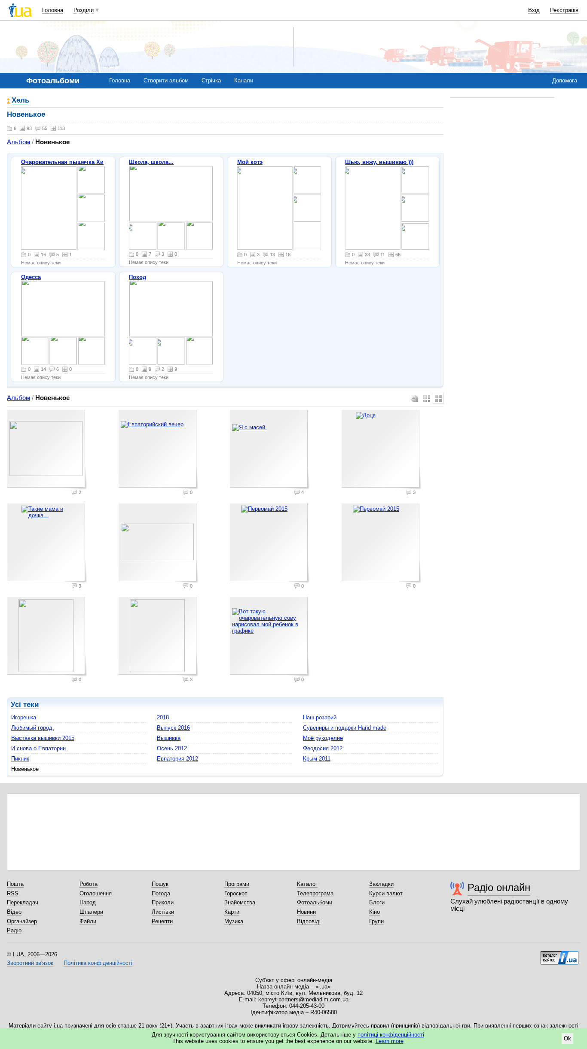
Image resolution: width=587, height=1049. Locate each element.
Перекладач (22, 902)
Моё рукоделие (323, 738)
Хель (20, 100)
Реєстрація (564, 10)
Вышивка (168, 738)
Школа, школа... (151, 162)
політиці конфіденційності (391, 1034)
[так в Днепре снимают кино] (142, 236)
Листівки (163, 912)
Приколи (163, 902)
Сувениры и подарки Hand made (344, 728)
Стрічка (211, 80)
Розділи (83, 10)
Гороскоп (236, 893)
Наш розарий (319, 717)
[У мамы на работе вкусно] (171, 236)
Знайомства (239, 902)
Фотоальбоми (314, 902)
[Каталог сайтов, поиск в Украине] (559, 954)
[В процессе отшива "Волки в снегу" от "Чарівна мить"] (415, 180)
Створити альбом (166, 80)
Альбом (18, 142)
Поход (137, 277)
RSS (12, 893)
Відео (14, 912)
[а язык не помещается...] (307, 208)
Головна (52, 10)
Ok (567, 1038)
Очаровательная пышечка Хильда (69, 162)
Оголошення (95, 893)
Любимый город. (32, 728)
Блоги (377, 902)
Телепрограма (315, 893)
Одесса (31, 277)
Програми (236, 884)
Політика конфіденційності (98, 963)
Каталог (307, 884)
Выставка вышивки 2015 (42, 738)
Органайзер (22, 921)
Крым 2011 (316, 758)
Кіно (374, 912)
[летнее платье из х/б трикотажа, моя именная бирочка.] (373, 208)
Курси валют (386, 893)
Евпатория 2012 (177, 758)
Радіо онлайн (499, 887)
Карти (231, 912)
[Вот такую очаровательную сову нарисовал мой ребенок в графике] (270, 637)
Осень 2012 (172, 748)
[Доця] (382, 450)
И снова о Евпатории (38, 748)
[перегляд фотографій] (48, 208)
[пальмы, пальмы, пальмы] (63, 351)
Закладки (381, 884)
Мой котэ (250, 162)
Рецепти (162, 921)
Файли (87, 921)
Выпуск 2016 (173, 728)
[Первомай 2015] (270, 543)
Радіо (14, 930)
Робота (88, 884)
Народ (87, 902)
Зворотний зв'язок (30, 963)
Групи (376, 921)
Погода (161, 893)
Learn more (390, 1041)
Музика (233, 921)
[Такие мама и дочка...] (47, 543)
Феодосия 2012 (322, 748)
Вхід (534, 10)
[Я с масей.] (270, 450)
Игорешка (23, 717)
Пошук (160, 884)
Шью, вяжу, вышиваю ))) (379, 162)
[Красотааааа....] (91, 351)
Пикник (20, 758)
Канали (243, 80)
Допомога (564, 80)
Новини (306, 912)
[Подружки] (199, 236)
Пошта (15, 884)
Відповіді (309, 921)
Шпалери (91, 912)
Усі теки (25, 704)
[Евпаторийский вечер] (159, 450)
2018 (163, 717)
